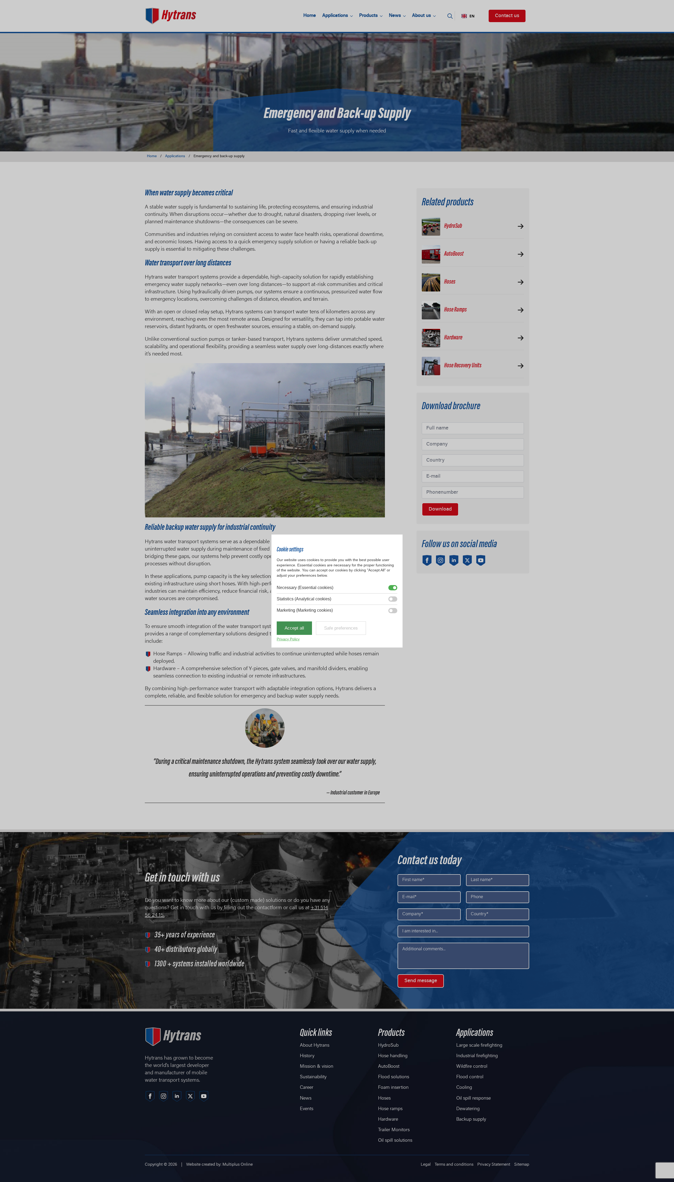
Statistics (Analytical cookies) (304, 599)
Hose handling (393, 1056)
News (395, 15)
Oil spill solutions (395, 1140)
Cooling (464, 1087)
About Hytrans (314, 1045)
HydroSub (388, 1045)
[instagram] (440, 560)
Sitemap (521, 1165)
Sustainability (313, 1077)
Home (309, 15)
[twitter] (467, 560)
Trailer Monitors (394, 1130)
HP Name (423, 398)
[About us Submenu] (435, 16)
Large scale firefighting (479, 1045)
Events (306, 1109)
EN (471, 16)
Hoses (384, 1098)
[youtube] (480, 560)
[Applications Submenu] (352, 16)
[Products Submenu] (382, 16)
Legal (426, 1165)
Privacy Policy (288, 639)
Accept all (294, 628)
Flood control (469, 1077)
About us (421, 15)
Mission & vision (316, 1066)
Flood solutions (393, 1077)
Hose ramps (390, 1109)
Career (306, 1087)
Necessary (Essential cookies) (305, 587)
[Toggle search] (450, 16)
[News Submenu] (405, 16)
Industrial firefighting (477, 1056)
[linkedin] (454, 560)
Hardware (388, 1119)
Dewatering (468, 1109)
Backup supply (471, 1119)
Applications (335, 15)
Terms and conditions (454, 1165)
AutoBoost (388, 1066)
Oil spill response (473, 1098)
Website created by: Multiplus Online (219, 1165)
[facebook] (427, 560)
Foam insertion (393, 1087)
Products (368, 15)
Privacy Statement (493, 1165)
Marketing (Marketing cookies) (305, 610)
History (307, 1056)
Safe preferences (341, 628)
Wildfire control (471, 1066)
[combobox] (468, 16)
